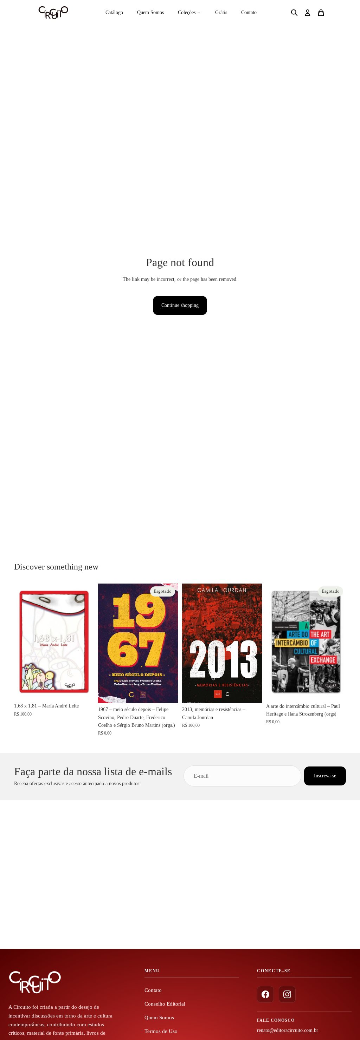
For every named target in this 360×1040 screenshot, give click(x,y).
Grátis (221, 12)
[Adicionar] (83, 688)
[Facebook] (265, 994)
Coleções (186, 12)
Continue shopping (180, 305)
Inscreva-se (325, 775)
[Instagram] (287, 994)
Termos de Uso (161, 1031)
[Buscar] (294, 13)
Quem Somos (150, 12)
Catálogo (114, 12)
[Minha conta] (307, 13)
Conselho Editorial (164, 1004)
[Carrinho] (321, 13)
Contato (249, 12)
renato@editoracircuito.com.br (287, 1030)
